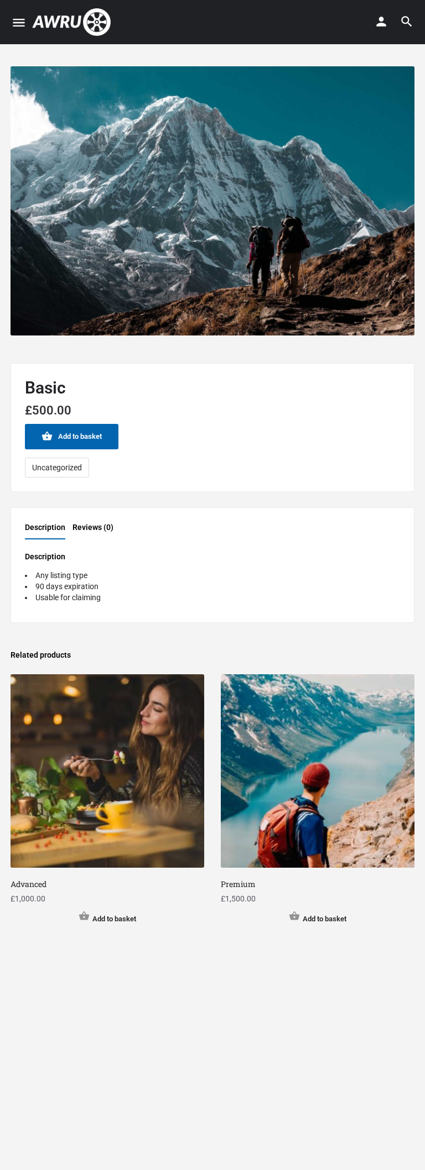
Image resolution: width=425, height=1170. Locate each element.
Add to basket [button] (114, 919)
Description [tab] (45, 527)
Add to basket (80, 436)
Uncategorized (57, 467)
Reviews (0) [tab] (92, 527)
